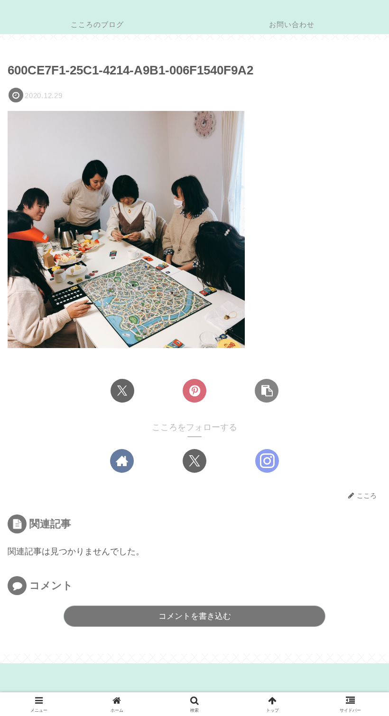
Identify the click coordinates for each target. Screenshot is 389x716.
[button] (266, 391)
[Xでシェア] (122, 391)
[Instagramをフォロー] (267, 461)
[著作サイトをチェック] (122, 461)
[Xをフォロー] (194, 461)
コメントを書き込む (194, 616)
